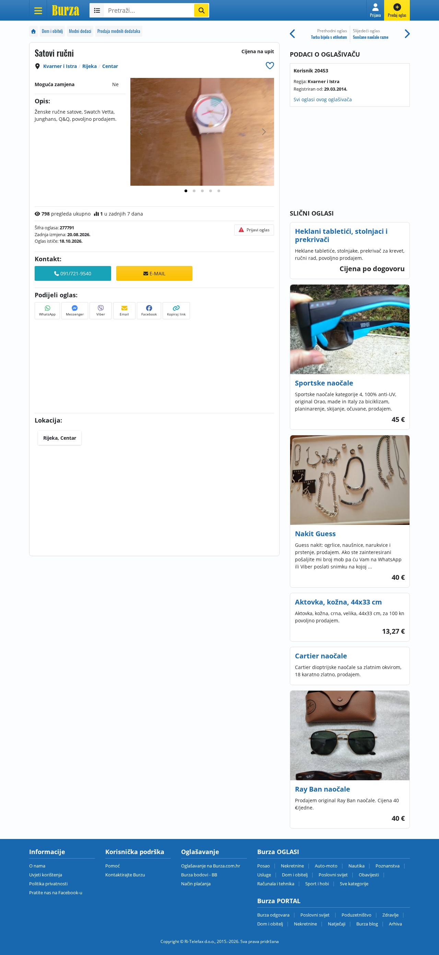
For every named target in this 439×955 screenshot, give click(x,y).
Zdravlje (390, 915)
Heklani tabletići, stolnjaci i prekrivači (341, 235)
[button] (375, 10)
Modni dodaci (80, 31)
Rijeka (89, 66)
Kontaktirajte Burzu (125, 875)
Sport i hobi (317, 884)
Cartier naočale (321, 655)
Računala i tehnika (275, 884)
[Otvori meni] (38, 10)
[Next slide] (263, 132)
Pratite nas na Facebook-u (55, 892)
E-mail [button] (156, 273)
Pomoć (112, 866)
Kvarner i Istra (60, 66)
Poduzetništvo (356, 915)
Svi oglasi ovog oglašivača (323, 99)
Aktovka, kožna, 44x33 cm (338, 602)
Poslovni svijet (333, 875)
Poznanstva (388, 866)
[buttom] (270, 65)
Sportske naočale (324, 383)
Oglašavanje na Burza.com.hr (210, 866)
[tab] (186, 191)
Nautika (356, 866)
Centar (110, 66)
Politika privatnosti (48, 884)
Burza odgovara (273, 915)
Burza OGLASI (278, 852)
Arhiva (395, 924)
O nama (37, 866)
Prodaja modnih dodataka (118, 31)
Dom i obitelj (52, 31)
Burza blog (367, 924)
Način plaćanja (196, 884)
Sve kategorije (354, 884)
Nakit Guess (315, 533)
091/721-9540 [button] (75, 273)
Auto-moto (326, 866)
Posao (263, 866)
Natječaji (336, 924)
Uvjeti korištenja (45, 875)
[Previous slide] (141, 132)
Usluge (264, 875)
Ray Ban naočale (322, 789)
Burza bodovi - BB (199, 875)
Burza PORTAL (278, 901)
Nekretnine (292, 866)
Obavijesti (369, 875)
